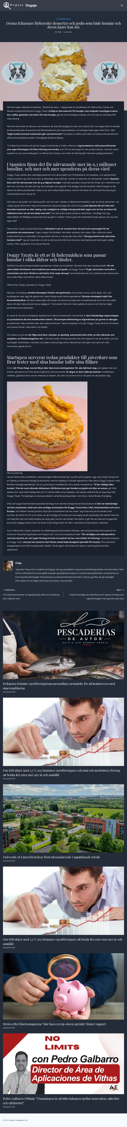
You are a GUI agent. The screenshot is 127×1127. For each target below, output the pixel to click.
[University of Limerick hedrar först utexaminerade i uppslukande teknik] (63, 818)
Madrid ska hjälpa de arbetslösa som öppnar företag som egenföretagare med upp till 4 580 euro (97, 594)
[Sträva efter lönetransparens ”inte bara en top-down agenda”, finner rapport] (63, 986)
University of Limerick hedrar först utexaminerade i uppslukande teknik (51, 857)
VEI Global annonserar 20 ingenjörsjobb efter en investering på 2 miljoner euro (31, 594)
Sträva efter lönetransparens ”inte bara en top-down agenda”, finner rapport (54, 1024)
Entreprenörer (64, 19)
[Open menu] (121, 5)
